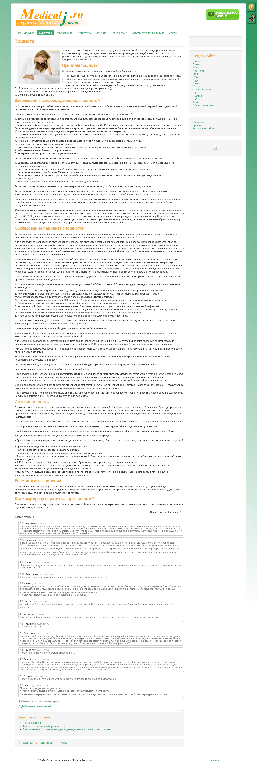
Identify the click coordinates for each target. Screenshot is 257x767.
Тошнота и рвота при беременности (44, 726)
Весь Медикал (25, 33)
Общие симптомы (203, 105)
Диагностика (84, 33)
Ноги (195, 98)
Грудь (195, 79)
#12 (22, 539)
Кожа (195, 101)
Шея (195, 73)
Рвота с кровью (32, 722)
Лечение (101, 33)
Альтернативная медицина (148, 33)
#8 (21, 601)
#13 (22, 523)
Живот (196, 86)
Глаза (195, 64)
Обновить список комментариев (40, 701)
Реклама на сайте (203, 128)
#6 (21, 623)
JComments (179, 710)
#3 (21, 659)
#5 (21, 633)
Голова (196, 61)
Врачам (197, 124)
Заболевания (64, 33)
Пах (194, 92)
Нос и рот (198, 70)
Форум (173, 33)
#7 (21, 614)
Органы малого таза (204, 89)
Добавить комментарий (36, 706)
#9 (21, 583)
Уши (195, 67)
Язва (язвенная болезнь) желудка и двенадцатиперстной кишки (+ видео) (67, 729)
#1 (21, 685)
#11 (22, 562)
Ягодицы (197, 95)
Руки (195, 76)
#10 (22, 574)
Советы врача (119, 33)
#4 (21, 649)
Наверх (214, 760)
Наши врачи (199, 121)
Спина (196, 83)
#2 (21, 676)
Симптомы (45, 33)
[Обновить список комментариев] (34, 517)
